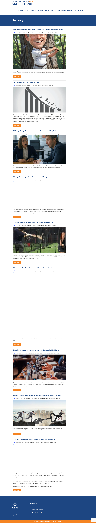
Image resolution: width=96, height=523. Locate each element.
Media (81, 10)
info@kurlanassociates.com (39, 512)
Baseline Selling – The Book (52, 10)
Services (27, 10)
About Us (20, 10)
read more (16, 76)
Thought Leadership (66, 10)
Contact (76, 10)
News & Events (39, 10)
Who (32, 10)
